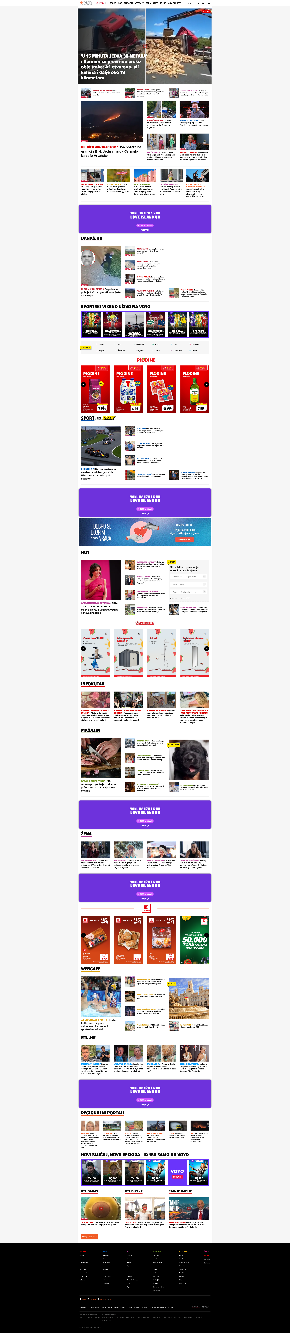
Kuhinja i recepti (158, 1262)
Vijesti (82, 1255)
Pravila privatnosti (134, 1307)
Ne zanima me (178, 584)
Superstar (130, 1276)
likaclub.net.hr (107, 1320)
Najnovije (207, 1259)
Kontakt (144, 1307)
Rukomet (105, 1259)
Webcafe (139, 3)
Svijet (81, 1259)
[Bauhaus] (145, 626)
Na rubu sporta (107, 1266)
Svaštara (181, 1276)
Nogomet (106, 1255)
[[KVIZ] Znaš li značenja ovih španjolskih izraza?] (189, 998)
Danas (83, 1251)
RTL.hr (82, 1317)
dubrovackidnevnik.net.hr (173, 1317)
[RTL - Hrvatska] (196, 1307)
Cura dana (182, 1259)
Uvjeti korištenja (106, 1307)
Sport (113, 3)
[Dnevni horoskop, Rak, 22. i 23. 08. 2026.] (158, 344)
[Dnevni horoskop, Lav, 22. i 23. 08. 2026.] (176, 344)
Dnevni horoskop (184, 1262)
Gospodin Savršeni (132, 1280)
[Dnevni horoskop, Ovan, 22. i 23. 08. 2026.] (102, 344)
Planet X (181, 1273)
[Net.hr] (205, 1307)
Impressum (84, 1307)
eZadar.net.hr (188, 1317)
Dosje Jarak (83, 1276)
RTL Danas (83, 1266)
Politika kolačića (119, 1307)
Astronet (181, 1255)
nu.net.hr (199, 1317)
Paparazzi (129, 1266)
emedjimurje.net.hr (108, 1317)
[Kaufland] (145, 908)
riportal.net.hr (157, 1317)
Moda (154, 1273)
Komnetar (182, 1266)
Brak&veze (156, 1255)
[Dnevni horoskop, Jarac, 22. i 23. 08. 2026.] (158, 350)
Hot (120, 3)
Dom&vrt (155, 1259)
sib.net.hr (120, 1317)
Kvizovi (181, 1280)
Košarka (105, 1269)
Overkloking (182, 1269)
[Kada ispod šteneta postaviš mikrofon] (189, 760)
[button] (84, 314)
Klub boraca (106, 1262)
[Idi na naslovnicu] (86, 5)
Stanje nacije (84, 1273)
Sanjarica (207, 1263)
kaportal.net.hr (131, 1317)
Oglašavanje (94, 1307)
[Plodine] (145, 360)
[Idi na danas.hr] (102, 3)
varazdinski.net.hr (144, 1317)
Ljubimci (155, 1269)
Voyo (128, 1287)
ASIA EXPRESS (174, 3)
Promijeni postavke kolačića (159, 1307)
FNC (104, 1280)
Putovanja (156, 1276)
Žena (148, 3)
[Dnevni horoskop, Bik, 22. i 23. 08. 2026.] (120, 344)
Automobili (156, 1290)
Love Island (130, 1273)
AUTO (155, 3)
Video (206, 1255)
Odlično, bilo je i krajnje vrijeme (185, 576)
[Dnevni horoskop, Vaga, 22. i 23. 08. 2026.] (102, 350)
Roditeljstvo (156, 1280)
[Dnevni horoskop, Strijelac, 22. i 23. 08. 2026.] (139, 350)
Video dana (182, 1283)
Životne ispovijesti (158, 1287)
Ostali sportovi (107, 1276)
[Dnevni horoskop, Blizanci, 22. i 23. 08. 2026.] (139, 344)
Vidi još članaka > (89, 1236)
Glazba (129, 1262)
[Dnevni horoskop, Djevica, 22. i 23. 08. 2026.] (195, 344)
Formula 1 (106, 1283)
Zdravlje (155, 1283)
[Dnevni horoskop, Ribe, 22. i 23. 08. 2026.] (195, 350)
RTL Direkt (83, 1269)
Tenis (104, 1273)
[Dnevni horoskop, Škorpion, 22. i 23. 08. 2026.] (120, 350)
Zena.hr (89, 1317)
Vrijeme (82, 1280)
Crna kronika (84, 1262)
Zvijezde (129, 1255)
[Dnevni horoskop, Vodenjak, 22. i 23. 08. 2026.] (176, 350)
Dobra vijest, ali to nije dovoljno (185, 592)
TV (127, 1269)
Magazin (128, 3)
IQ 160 (163, 3)
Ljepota (155, 1266)
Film (128, 1259)
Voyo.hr (97, 1317)
